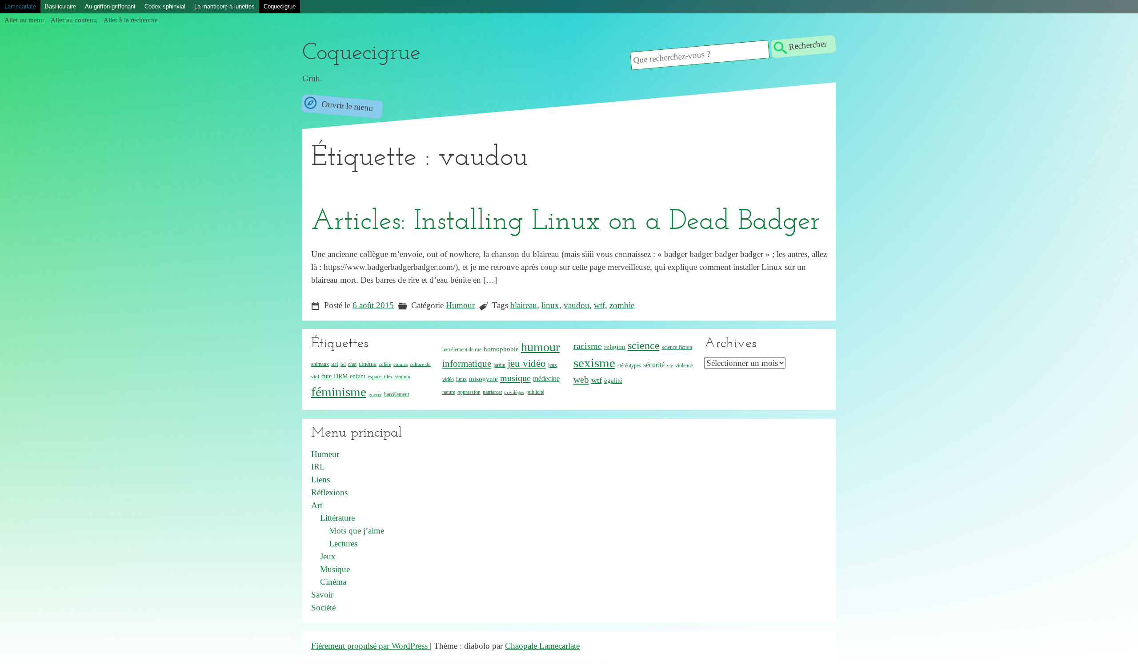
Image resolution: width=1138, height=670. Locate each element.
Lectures (343, 543)
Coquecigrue (280, 6)
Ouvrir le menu (346, 106)
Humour (460, 305)
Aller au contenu (74, 20)
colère (385, 364)
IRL (318, 466)
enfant (357, 376)
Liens (320, 479)
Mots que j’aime (356, 530)
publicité (535, 392)
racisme (587, 346)
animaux (320, 364)
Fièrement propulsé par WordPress (370, 645)
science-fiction (677, 347)
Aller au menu (24, 20)
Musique (335, 569)
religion (614, 346)
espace (374, 376)
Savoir (322, 594)
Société (323, 607)
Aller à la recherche (131, 20)
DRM (341, 376)
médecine (546, 378)
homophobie (501, 349)
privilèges (514, 392)
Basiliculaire (60, 6)
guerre (375, 394)
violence (684, 365)
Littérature (337, 517)
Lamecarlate (20, 6)
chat (352, 364)
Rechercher (807, 45)
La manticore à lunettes (224, 6)
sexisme (594, 363)
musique (515, 378)
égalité (613, 380)
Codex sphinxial (164, 6)
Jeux (328, 556)
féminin (402, 376)
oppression (469, 392)
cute (326, 376)
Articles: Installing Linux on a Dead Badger (565, 222)
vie (670, 365)
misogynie (483, 378)
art (334, 363)
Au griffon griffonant (110, 6)
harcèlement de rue (461, 349)
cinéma (368, 364)
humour (540, 347)
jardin (499, 365)
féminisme (338, 392)
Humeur (325, 454)
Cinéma (333, 581)
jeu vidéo (527, 363)
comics (400, 364)
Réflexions (329, 492)
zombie (621, 305)
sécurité (654, 365)
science (644, 345)
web (581, 379)
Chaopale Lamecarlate (542, 645)
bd (343, 364)
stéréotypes (629, 365)
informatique (466, 363)
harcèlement (396, 394)
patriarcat (492, 392)
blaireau (523, 305)
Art (316, 505)
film (388, 376)
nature (448, 392)
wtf (599, 305)
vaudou (576, 305)
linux (550, 305)
